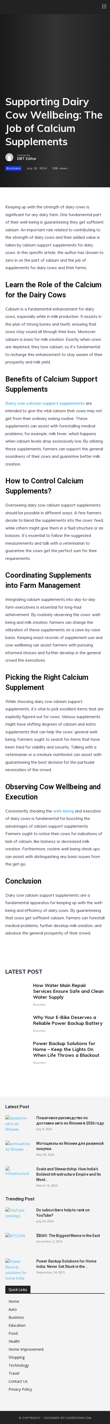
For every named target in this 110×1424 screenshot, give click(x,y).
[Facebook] (10, 177)
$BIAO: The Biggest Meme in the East (68, 1235)
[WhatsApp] (47, 177)
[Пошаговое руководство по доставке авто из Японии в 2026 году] (18, 1124)
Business (14, 168)
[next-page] (17, 1073)
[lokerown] (7, 6)
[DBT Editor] (11, 157)
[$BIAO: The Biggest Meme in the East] (18, 1242)
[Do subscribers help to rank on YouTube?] (18, 1216)
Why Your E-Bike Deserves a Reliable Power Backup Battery (68, 1020)
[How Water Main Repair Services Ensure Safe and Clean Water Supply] (17, 994)
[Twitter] (23, 177)
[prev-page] (8, 1073)
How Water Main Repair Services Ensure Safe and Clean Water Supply (68, 991)
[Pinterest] (35, 177)
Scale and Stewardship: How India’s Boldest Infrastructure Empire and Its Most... (68, 1174)
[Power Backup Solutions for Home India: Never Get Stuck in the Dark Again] (18, 1270)
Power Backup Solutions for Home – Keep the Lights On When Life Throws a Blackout (66, 1049)
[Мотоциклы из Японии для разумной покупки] (18, 1150)
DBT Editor (27, 158)
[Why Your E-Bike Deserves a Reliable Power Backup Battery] (17, 1023)
